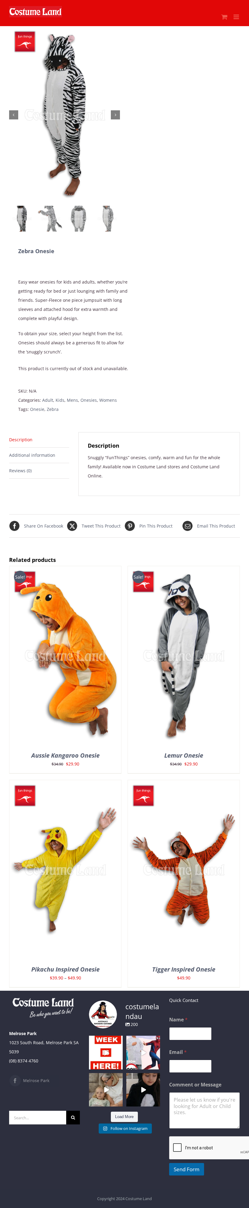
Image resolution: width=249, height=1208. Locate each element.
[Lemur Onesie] (184, 570)
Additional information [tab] (32, 455)
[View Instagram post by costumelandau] (119, 1065)
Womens (108, 400)
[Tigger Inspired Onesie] (184, 784)
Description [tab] (20, 439)
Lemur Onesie (183, 755)
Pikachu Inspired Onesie (65, 969)
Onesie (37, 409)
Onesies (88, 400)
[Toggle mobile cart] (224, 17)
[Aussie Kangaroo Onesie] (65, 570)
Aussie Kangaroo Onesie (65, 755)
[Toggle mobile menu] (237, 17)
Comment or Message (195, 1085)
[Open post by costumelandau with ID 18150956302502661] (143, 1090)
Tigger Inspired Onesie (183, 969)
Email (178, 1052)
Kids (60, 400)
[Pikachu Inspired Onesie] (65, 784)
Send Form (187, 1169)
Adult (47, 400)
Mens (72, 400)
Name (178, 1020)
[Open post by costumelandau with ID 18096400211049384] (106, 1052)
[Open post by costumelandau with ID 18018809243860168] (143, 1052)
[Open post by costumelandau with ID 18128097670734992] (106, 1090)
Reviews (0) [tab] (20, 470)
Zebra (53, 409)
